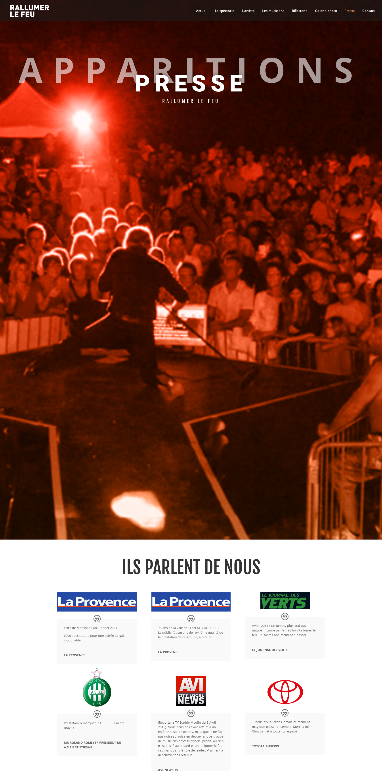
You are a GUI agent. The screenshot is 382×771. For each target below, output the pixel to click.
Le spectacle (224, 11)
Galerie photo (326, 11)
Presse (349, 11)
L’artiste (248, 11)
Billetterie (300, 11)
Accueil (201, 11)
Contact (368, 11)
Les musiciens (273, 11)
